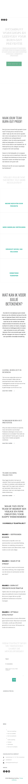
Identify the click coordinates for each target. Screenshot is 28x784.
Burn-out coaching (12, 731)
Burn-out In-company (12, 746)
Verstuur (14, 679)
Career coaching (11, 739)
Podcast (9, 742)
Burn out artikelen (12, 733)
